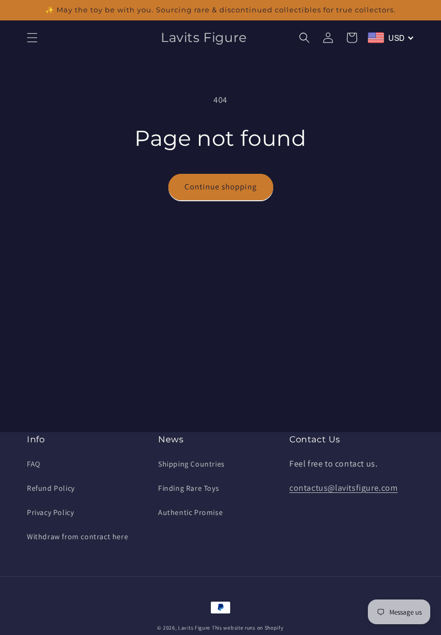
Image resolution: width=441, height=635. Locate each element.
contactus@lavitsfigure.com (343, 487)
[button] (32, 38)
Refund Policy (51, 488)
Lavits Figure (194, 627)
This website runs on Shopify (248, 627)
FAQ (33, 464)
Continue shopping (220, 186)
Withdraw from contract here (77, 536)
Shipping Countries (191, 464)
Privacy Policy (50, 512)
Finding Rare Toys (188, 488)
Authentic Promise (190, 512)
